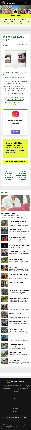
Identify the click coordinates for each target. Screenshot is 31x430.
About (15, 402)
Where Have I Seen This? (15, 100)
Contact (15, 408)
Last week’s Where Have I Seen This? (14, 72)
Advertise (15, 405)
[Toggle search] (25, 2)
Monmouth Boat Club (17, 93)
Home (15, 399)
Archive (15, 411)
